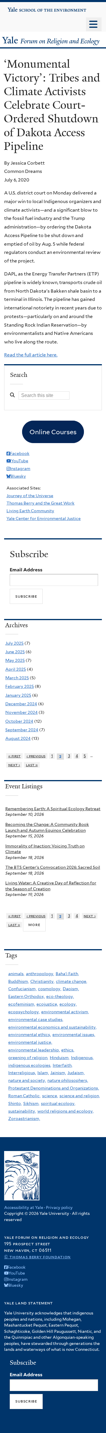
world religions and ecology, (65, 1111)
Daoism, (71, 988)
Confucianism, (22, 988)
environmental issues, (73, 1034)
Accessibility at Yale (23, 1207)
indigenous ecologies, (29, 1065)
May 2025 (15, 660)
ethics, (67, 1050)
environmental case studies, (35, 1019)
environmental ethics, (29, 1034)
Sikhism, (31, 1103)
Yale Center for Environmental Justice (43, 518)
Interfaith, (62, 1065)
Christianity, (42, 981)
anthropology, (40, 973)
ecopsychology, (24, 1011)
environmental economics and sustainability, (52, 1027)
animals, (16, 973)
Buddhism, (18, 981)
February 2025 (19, 686)
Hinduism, (59, 1057)
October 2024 (19, 721)
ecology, (68, 1004)
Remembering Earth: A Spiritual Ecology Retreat (52, 808)
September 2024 (21, 729)
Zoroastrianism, (24, 1118)
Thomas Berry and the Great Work (40, 503)
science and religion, (79, 1095)
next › (14, 765)
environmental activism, (65, 1011)
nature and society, (27, 1080)
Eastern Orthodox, (26, 996)
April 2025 (15, 669)
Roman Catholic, (24, 1095)
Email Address (26, 570)
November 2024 (21, 712)
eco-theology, (60, 996)
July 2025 (14, 643)
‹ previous (36, 756)
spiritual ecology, (58, 1103)
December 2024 (21, 703)
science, (50, 1095)
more (34, 924)
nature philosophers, (67, 1080)
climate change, (71, 981)
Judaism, (76, 1072)
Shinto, (15, 1103)
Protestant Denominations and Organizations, (53, 1088)
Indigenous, (82, 1057)
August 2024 (18, 738)
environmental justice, (30, 1042)
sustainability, (22, 1111)
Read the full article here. (30, 355)
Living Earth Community (30, 510)
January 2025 (18, 695)
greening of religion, (28, 1057)
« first (14, 756)
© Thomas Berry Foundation (37, 1256)
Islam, (43, 1072)
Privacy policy (59, 1207)
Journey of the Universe (29, 495)
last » (32, 765)
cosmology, (49, 988)
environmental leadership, (34, 1050)
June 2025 (15, 651)
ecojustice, (47, 1004)
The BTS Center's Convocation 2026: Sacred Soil (52, 867)
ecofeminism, (21, 1004)
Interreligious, (22, 1072)
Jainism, (58, 1072)
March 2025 (17, 677)
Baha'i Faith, (67, 973)
